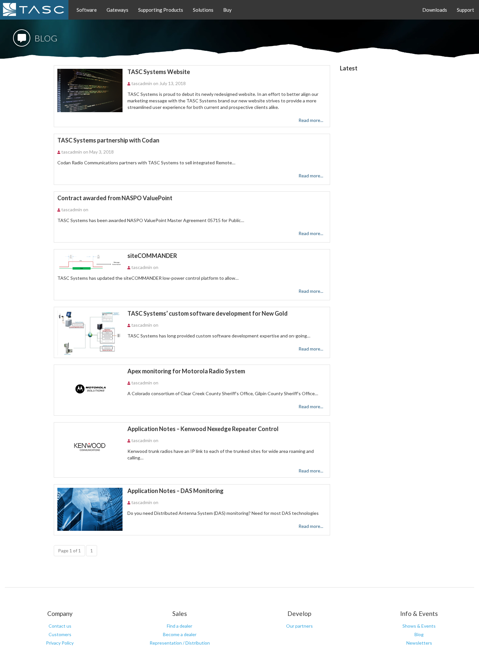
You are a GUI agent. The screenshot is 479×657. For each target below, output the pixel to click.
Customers (60, 634)
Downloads (434, 10)
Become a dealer (179, 634)
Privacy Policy (60, 643)
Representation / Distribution (180, 643)
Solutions (203, 10)
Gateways (117, 10)
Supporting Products (160, 10)
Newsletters (419, 643)
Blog (419, 634)
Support (465, 10)
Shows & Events (419, 626)
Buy (227, 10)
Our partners (299, 626)
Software (87, 10)
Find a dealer (179, 626)
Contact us (60, 626)
